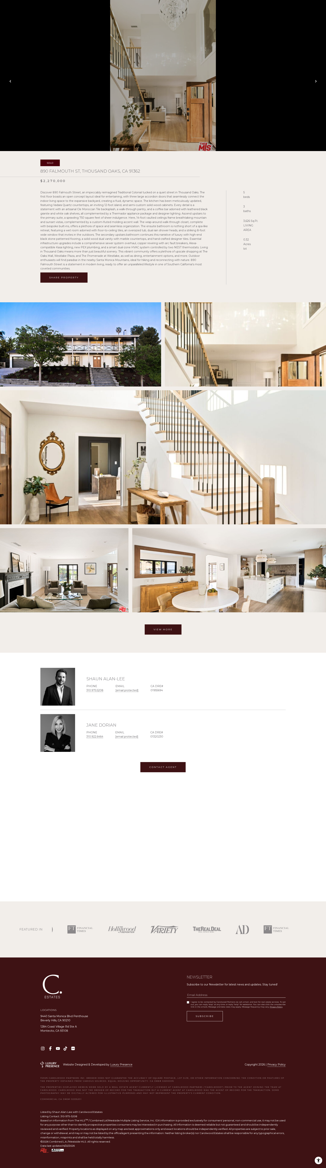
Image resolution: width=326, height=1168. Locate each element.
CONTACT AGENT (163, 767)
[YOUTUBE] (57, 1048)
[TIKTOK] (65, 1048)
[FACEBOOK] (50, 1048)
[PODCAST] (73, 1048)
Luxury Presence (121, 1064)
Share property (64, 277)
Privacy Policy (276, 1007)
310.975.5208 (94, 690)
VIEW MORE (163, 629)
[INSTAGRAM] (42, 1048)
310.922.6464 (94, 736)
